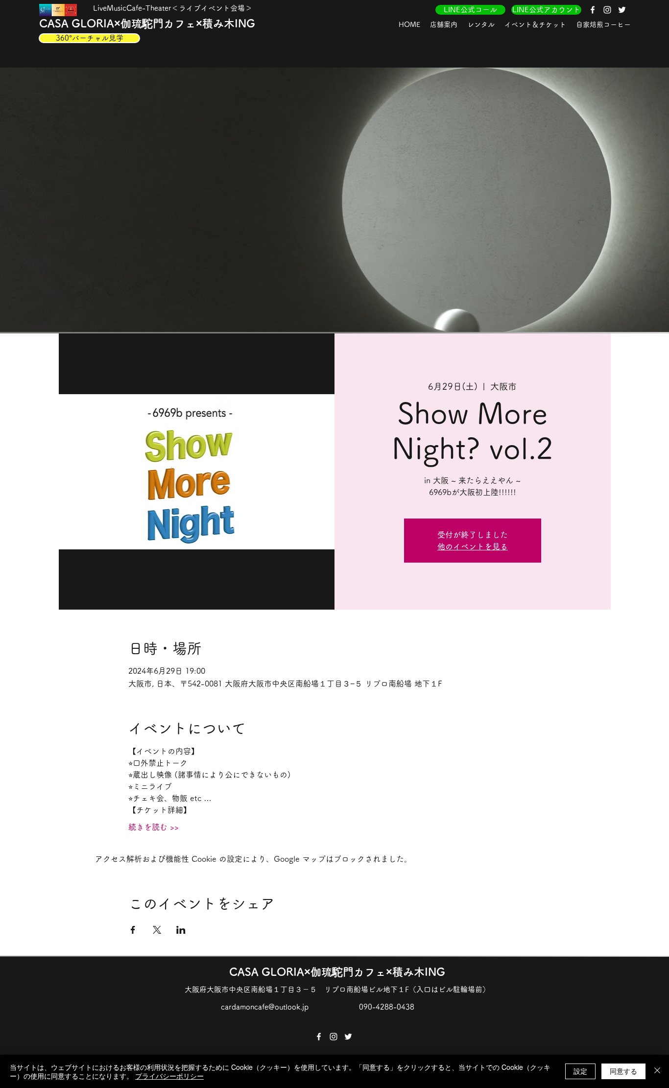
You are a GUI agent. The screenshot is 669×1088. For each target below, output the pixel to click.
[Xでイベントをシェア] (157, 930)
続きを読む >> (153, 827)
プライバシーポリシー (169, 1076)
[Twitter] (622, 10)
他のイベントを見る (472, 546)
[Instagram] (607, 10)
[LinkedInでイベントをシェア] (181, 930)
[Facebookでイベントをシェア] (133, 930)
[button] (443, 24)
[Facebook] (592, 10)
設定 (580, 1071)
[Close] (657, 1071)
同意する (623, 1071)
